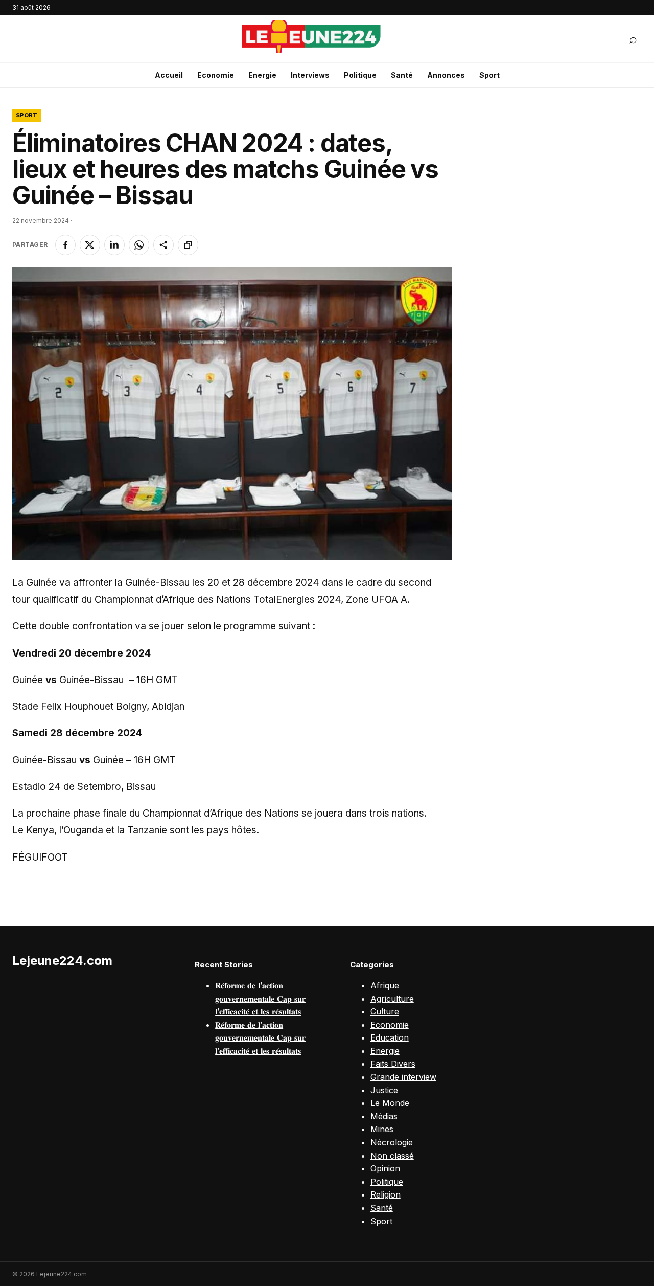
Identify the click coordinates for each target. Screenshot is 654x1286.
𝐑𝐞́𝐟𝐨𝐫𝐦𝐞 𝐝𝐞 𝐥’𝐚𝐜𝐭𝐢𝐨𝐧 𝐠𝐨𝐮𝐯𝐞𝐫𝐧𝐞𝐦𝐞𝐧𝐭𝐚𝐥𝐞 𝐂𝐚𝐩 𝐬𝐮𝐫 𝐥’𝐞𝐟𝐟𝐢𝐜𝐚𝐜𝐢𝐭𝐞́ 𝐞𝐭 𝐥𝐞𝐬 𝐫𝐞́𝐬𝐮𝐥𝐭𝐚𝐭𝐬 (260, 998)
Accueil (169, 75)
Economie (215, 75)
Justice (384, 1090)
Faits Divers (392, 1063)
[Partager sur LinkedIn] (114, 245)
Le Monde (389, 1103)
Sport (489, 75)
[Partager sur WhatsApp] (139, 245)
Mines (381, 1129)
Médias (384, 1116)
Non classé (392, 1155)
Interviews (310, 75)
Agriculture (392, 999)
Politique (360, 75)
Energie (262, 75)
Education (389, 1037)
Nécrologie (391, 1142)
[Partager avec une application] (163, 245)
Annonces (446, 75)
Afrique (384, 985)
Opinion (385, 1168)
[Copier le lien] (188, 245)
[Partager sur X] (90, 245)
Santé (402, 75)
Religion (385, 1194)
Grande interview (403, 1077)
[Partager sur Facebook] (65, 245)
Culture (384, 1011)
